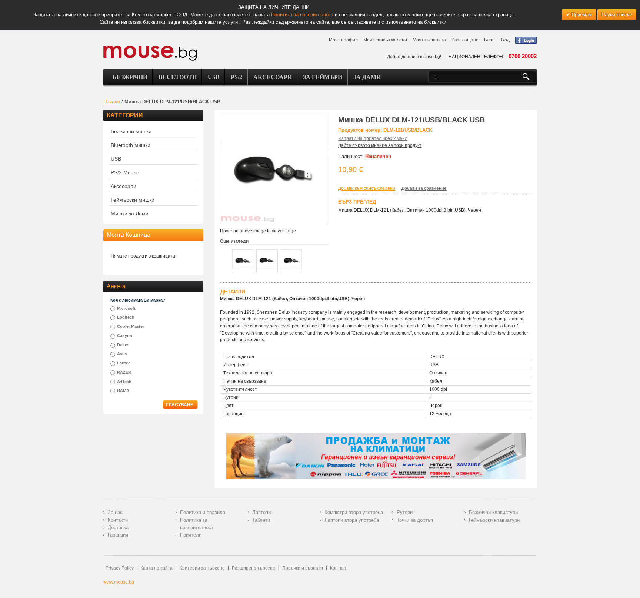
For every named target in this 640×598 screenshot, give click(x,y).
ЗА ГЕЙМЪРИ (322, 77)
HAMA (123, 390)
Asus (122, 354)
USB (214, 77)
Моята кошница (429, 40)
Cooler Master (130, 326)
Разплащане (465, 40)
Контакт (338, 568)
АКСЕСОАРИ (272, 77)
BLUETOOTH (178, 77)
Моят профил (343, 40)
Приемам (581, 14)
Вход (504, 40)
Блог (489, 40)
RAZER (124, 372)
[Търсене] (529, 77)
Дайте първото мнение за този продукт (379, 145)
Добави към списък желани (366, 188)
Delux (122, 345)
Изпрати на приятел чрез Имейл (372, 138)
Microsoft (126, 308)
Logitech (125, 317)
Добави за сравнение (424, 188)
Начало (111, 101)
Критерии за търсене (202, 568)
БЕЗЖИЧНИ (130, 77)
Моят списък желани (385, 40)
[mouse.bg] (150, 52)
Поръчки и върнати (302, 568)
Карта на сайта (156, 568)
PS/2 (236, 77)
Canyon (124, 335)
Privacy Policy (120, 568)
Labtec (123, 363)
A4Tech (124, 381)
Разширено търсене (253, 568)
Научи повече (616, 14)
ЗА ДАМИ (367, 77)
